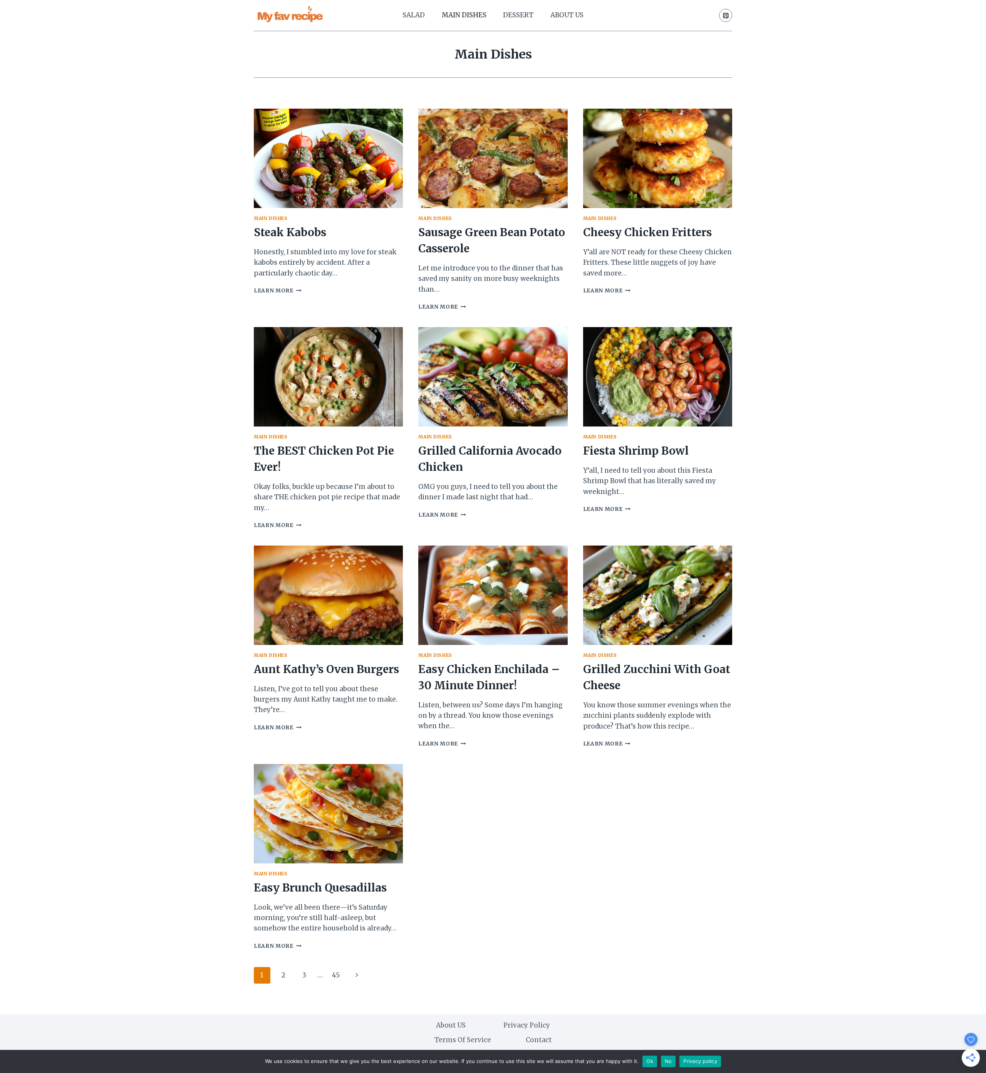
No (668, 1061)
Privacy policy (700, 1061)
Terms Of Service (462, 1040)
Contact (539, 1040)
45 (336, 975)
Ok (649, 1061)
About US (567, 15)
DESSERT (518, 15)
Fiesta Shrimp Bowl (636, 451)
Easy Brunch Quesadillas (320, 888)
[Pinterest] (725, 15)
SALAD (413, 15)
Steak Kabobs (290, 232)
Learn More (277, 290)
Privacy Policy (526, 1025)
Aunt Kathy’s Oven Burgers (326, 669)
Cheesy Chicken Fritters (647, 232)
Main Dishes (464, 15)
